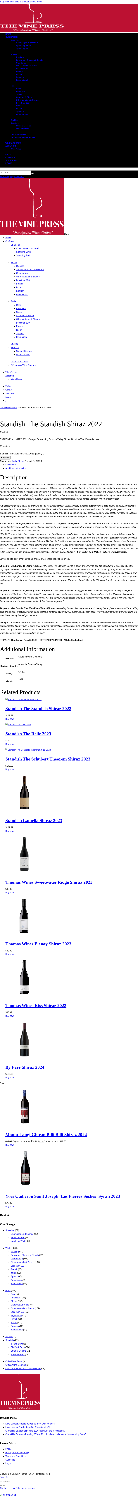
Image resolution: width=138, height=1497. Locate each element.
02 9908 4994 (9, 1495)
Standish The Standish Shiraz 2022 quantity (21, 454)
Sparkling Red (18, 1237)
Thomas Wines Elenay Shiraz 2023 (38, 943)
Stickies (9, 1336)
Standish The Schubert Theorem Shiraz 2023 (47, 759)
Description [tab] (10, 465)
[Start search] (32, 173)
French (14, 1269)
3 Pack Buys (17, 1344)
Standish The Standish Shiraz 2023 (38, 708)
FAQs (8, 1449)
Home (3, 407)
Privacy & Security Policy (17, 1452)
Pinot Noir (15, 1298)
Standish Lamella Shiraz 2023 (33, 820)
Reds (8, 407)
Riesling (15, 1251)
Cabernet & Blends (20, 1305)
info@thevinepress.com (17, 1488)
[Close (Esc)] (9, 1481)
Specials (9, 1340)
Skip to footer (36, 2)
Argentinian (16, 1280)
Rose (13, 1294)
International (17, 1283)
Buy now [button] (9, 719)
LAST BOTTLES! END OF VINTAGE (23, 1368)
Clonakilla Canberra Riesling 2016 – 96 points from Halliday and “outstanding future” (45, 1434)
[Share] (6, 1481)
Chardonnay (17, 1259)
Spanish (15, 1276)
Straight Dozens (18, 1351)
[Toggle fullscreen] (4, 1481)
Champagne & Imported (22, 1234)
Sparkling (10, 1230)
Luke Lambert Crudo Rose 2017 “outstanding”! (27, 1427)
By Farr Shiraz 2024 (24, 1067)
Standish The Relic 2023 (28, 733)
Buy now (5, 457)
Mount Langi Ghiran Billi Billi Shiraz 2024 (46, 1134)
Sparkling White (18, 1241)
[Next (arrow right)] (4, 1485)
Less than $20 (17, 1266)
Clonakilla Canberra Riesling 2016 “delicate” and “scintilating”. (35, 1431)
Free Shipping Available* (12, 176)
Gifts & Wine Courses (15, 1365)
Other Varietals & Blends (22, 1262)
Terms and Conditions (15, 1456)
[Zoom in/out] (1, 1481)
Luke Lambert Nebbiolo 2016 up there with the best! (30, 1424)
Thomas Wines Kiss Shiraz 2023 (35, 1005)
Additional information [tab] (15, 468)
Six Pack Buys (18, 1347)
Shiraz (14, 407)
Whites (8, 1248)
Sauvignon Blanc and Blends (25, 1255)
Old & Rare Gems (13, 1361)
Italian (14, 1273)
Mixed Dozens (18, 1354)
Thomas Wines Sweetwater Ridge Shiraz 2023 (49, 882)
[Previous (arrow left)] (1, 1485)
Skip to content (7, 2)
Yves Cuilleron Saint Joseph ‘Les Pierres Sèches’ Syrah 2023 (62, 1196)
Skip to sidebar (22, 2)
